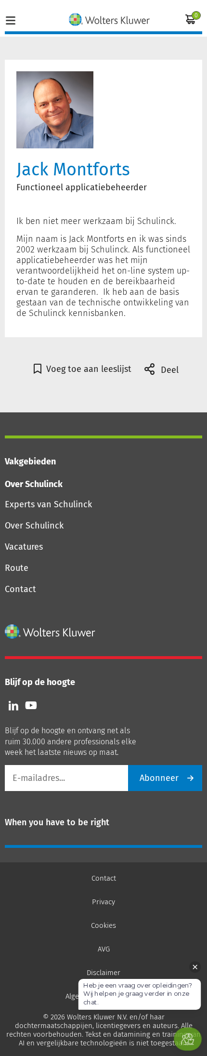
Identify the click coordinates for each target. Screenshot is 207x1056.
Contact (20, 589)
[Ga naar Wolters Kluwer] (50, 631)
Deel (168, 370)
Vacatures (24, 546)
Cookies (103, 925)
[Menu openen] (10, 19)
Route (16, 568)
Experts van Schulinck (48, 504)
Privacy (103, 902)
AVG (104, 949)
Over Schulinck (34, 525)
